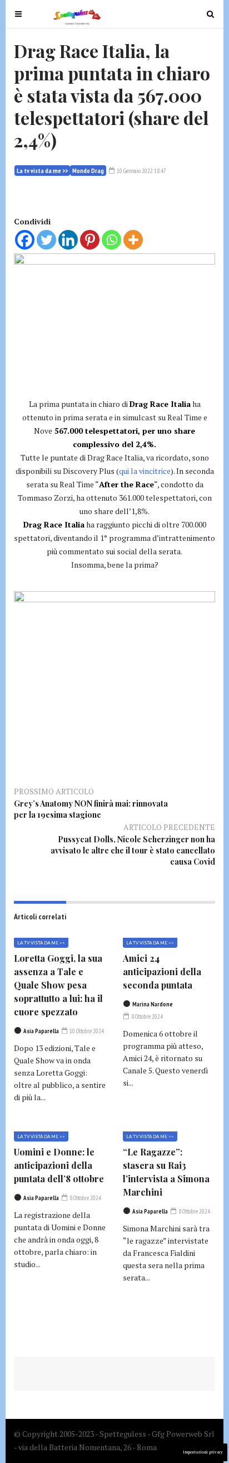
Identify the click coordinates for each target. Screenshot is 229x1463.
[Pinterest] (89, 240)
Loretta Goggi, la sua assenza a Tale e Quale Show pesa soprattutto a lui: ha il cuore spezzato (58, 985)
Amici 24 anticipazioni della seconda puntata (162, 971)
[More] (133, 240)
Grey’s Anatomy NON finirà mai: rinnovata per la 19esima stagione (91, 809)
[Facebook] (24, 240)
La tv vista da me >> (42, 170)
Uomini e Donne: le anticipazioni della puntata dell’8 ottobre (59, 1165)
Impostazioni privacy (203, 1452)
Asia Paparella (41, 1031)
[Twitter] (46, 240)
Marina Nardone (152, 1004)
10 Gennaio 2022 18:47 (141, 171)
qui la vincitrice (145, 471)
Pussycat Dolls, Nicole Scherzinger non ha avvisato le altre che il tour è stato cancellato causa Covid (133, 850)
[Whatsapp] (111, 240)
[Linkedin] (68, 240)
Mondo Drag (88, 170)
